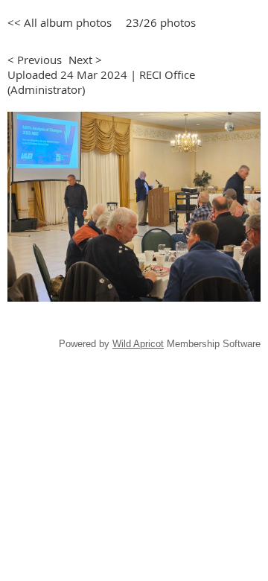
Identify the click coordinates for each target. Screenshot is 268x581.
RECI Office (167, 74)
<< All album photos (59, 22)
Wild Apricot (138, 343)
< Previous (34, 59)
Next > (85, 59)
